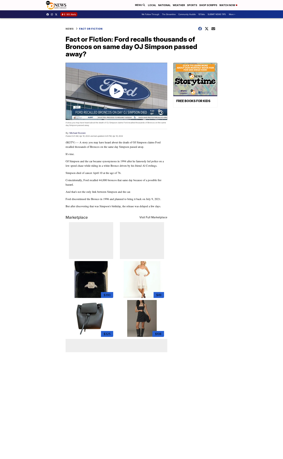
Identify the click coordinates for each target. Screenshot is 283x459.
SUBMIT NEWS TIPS (217, 14)
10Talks (201, 14)
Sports (192, 5)
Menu (139, 5)
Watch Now (227, 5)
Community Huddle (187, 14)
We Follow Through (150, 14)
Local (152, 5)
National (164, 5)
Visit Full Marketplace (153, 217)
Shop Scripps (208, 5)
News (70, 28)
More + (232, 14)
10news (57, 14)
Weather (179, 5)
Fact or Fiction (91, 28)
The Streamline (169, 14)
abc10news (48, 14)
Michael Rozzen (77, 133)
